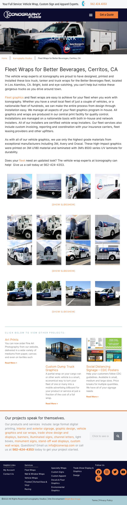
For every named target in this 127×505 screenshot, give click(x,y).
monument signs (26, 441)
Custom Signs (57, 472)
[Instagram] (107, 472)
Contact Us (8, 474)
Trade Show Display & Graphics (83, 469)
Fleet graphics (14, 97)
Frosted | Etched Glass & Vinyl (36, 483)
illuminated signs (41, 437)
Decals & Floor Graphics (58, 481)
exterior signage (43, 428)
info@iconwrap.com (61, 445)
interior (21, 428)
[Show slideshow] (63, 204)
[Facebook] (98, 472)
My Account (9, 470)
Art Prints (11, 339)
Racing (28, 489)
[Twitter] (115, 472)
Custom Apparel (58, 476)
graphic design (65, 428)
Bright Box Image (73, 499)
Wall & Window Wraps (34, 474)
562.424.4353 (98, 4)
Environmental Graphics (57, 489)
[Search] (118, 436)
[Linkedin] (98, 478)
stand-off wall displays (53, 441)
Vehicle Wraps (31, 478)
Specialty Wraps (58, 468)
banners (23, 437)
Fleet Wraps (30, 470)
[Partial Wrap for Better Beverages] (19, 293)
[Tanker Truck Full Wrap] (19, 227)
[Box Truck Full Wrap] (19, 186)
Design (76, 475)
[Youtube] (123, 472)
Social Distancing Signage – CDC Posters (102, 368)
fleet (22, 160)
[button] (91, 15)
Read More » (11, 362)
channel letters (64, 437)
